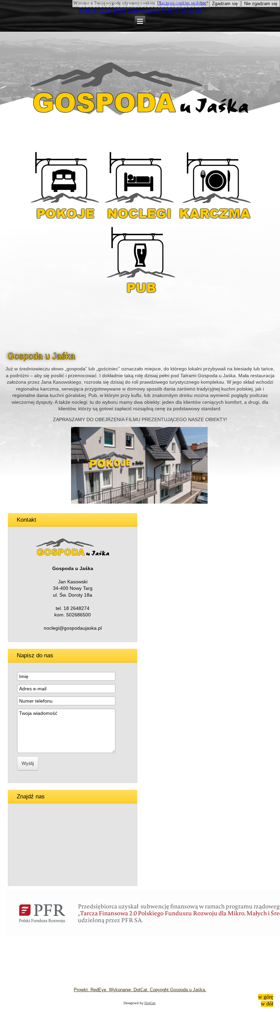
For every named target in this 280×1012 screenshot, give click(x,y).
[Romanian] (170, 10)
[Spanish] (191, 10)
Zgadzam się (225, 3)
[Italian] (143, 10)
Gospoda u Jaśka (41, 356)
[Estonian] (116, 10)
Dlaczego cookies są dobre (181, 2)
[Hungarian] (136, 10)
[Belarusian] (89, 10)
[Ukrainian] (198, 10)
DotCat (149, 1003)
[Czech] (102, 10)
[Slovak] (184, 10)
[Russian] (177, 10)
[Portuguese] (164, 10)
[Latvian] (150, 10)
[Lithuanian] (157, 10)
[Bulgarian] (95, 10)
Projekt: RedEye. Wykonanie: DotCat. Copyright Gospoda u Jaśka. (140, 989)
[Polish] (82, 10)
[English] (109, 10)
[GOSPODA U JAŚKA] (139, 502)
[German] (129, 10)
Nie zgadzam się (260, 3)
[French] (123, 10)
